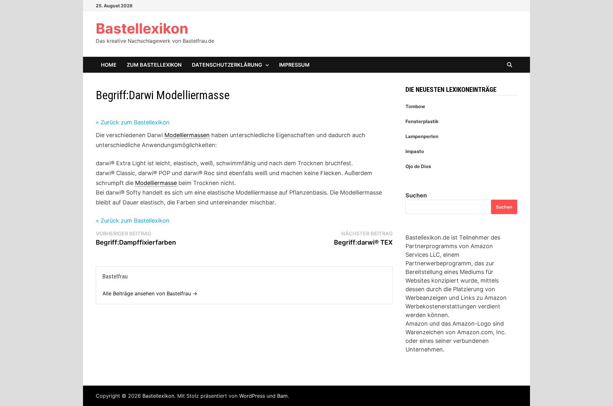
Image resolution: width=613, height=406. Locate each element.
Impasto (414, 151)
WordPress (252, 396)
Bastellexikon (142, 28)
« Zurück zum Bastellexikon (133, 122)
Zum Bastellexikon (154, 65)
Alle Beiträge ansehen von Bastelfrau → (149, 293)
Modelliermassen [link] (187, 135)
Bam (282, 396)
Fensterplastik (422, 121)
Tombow (415, 106)
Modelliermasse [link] (156, 183)
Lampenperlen (421, 136)
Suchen (416, 195)
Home (109, 65)
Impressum (294, 65)
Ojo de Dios (418, 166)
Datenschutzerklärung (227, 65)
